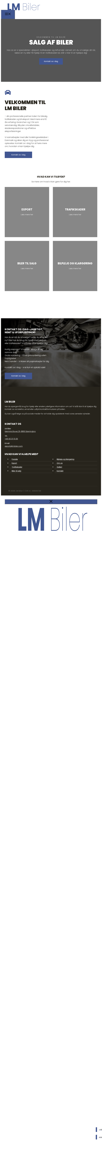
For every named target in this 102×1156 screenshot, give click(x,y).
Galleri (59, 467)
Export (14, 463)
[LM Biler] (23, 11)
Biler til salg (16, 471)
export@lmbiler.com (14, 446)
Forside (15, 459)
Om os (60, 463)
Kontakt (60, 471)
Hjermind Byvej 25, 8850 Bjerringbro (20, 431)
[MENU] (8, 14)
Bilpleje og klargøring (65, 459)
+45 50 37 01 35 (11, 439)
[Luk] (51, 501)
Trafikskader (17, 467)
